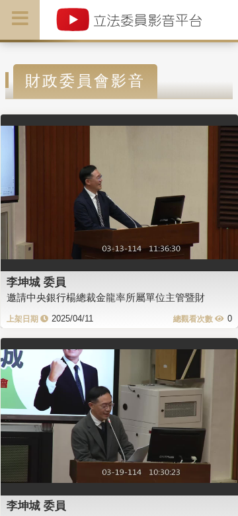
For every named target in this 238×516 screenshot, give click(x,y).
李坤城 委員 (36, 282)
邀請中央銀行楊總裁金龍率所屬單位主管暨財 (106, 297)
